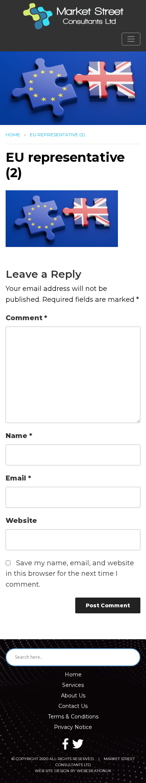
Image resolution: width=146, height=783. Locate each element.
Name (19, 436)
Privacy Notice (73, 727)
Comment (26, 318)
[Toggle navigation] (131, 39)
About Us (73, 695)
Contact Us (73, 706)
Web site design (52, 770)
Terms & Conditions (73, 716)
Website (21, 520)
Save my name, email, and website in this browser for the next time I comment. (70, 574)
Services (73, 685)
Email (18, 478)
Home (13, 134)
